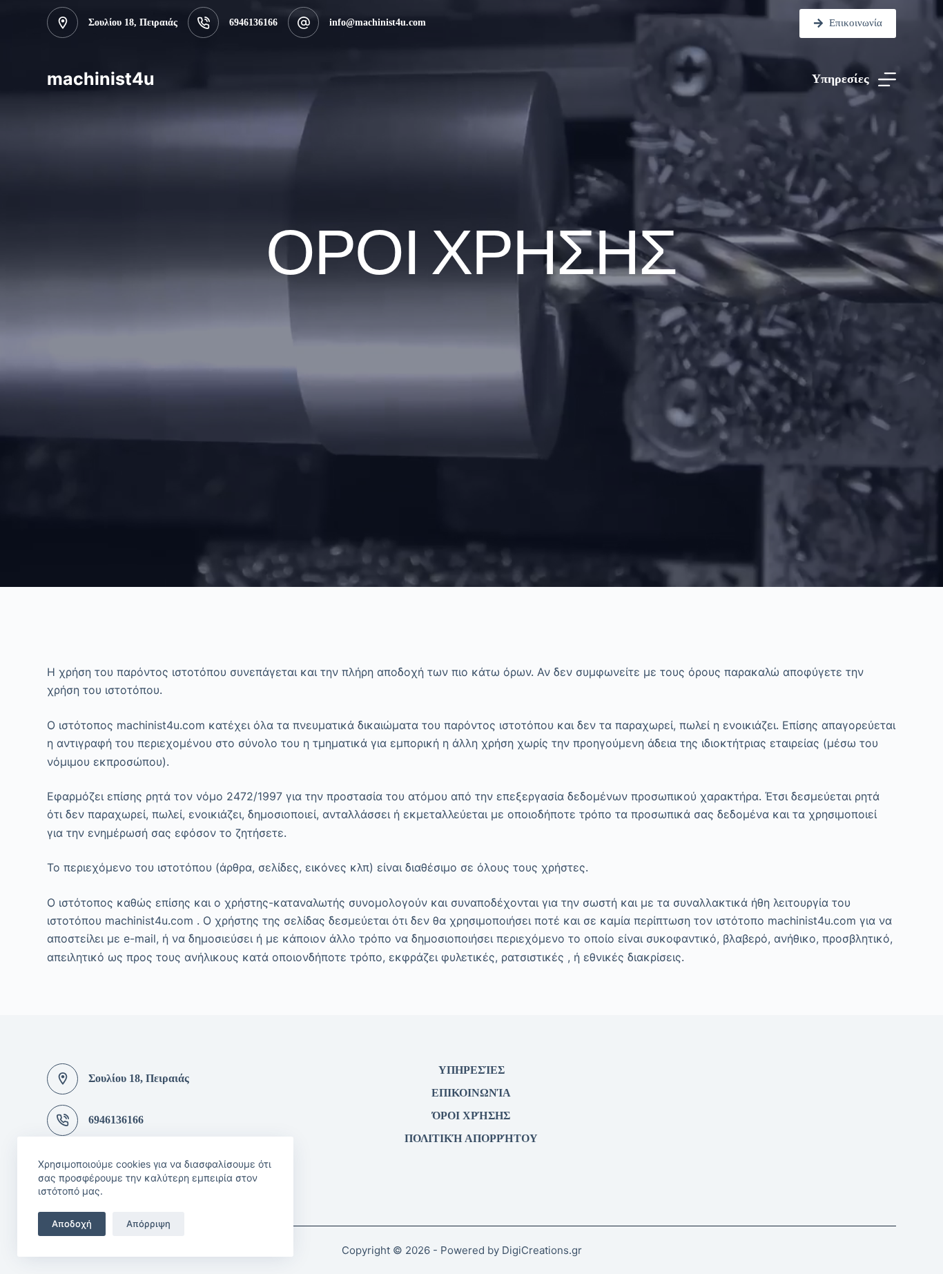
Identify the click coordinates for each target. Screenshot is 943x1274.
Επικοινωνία (855, 22)
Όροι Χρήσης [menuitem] (471, 1115)
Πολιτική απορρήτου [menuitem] (471, 1138)
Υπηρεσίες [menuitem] (471, 1070)
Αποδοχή (72, 1223)
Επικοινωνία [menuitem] (471, 1093)
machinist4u (101, 78)
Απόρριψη (148, 1223)
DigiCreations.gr (542, 1250)
